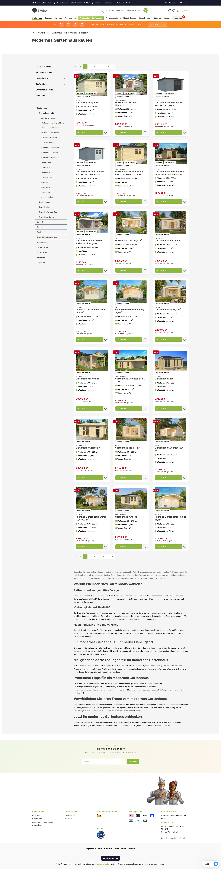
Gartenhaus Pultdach (49, 152)
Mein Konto (37, 815)
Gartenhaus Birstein (126, 102)
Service (182, 3)
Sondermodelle (47, 197)
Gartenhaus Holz (46, 113)
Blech (39, 232)
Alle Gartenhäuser (48, 118)
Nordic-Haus (46, 162)
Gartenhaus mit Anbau (50, 133)
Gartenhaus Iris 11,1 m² (127, 446)
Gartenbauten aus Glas (48, 212)
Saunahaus (45, 167)
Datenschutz (120, 848)
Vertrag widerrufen (110, 858)
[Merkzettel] (169, 10)
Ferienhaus (45, 172)
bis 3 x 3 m (45, 187)
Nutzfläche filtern (44, 72)
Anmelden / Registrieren (42, 822)
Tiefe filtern (41, 84)
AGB (100, 848)
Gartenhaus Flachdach (50, 157)
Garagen (40, 227)
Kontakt (131, 848)
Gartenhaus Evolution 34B (169, 171)
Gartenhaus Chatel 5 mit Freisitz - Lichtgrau (89, 241)
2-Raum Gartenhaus (49, 138)
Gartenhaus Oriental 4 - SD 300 (130, 379)
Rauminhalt (41, 95)
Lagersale (41, 262)
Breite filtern (42, 78)
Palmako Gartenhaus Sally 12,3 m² (90, 310)
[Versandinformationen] (99, 816)
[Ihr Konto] (174, 10)
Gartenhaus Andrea (126, 515)
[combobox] (124, 10)
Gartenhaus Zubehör (47, 217)
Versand (68, 819)
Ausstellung (170, 3)
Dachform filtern (43, 67)
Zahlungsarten (70, 815)
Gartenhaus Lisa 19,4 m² (128, 239)
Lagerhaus (45, 192)
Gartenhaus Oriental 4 (88, 446)
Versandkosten (103, 864)
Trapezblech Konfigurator (47, 237)
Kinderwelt (41, 257)
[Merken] (105, 132)
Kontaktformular (180, 838)
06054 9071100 (168, 822)
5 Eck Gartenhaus (48, 143)
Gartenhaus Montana (87, 377)
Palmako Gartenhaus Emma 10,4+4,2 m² (91, 517)
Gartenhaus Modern (50, 128)
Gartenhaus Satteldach (50, 148)
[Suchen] (145, 10)
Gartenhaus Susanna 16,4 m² (169, 448)
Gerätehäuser (44, 202)
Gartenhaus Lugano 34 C (89, 101)
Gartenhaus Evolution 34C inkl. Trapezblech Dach (169, 103)
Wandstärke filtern (44, 90)
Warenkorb (37, 819)
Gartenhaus (42, 108)
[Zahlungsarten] (131, 815)
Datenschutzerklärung (122, 769)
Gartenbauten (44, 207)
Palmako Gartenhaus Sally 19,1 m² (129, 310)
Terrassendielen (43, 242)
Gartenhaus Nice (164, 377)
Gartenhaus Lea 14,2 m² (168, 308)
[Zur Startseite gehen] (39, 10)
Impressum (91, 848)
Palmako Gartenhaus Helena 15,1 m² (170, 517)
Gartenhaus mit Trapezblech (52, 123)
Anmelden (133, 761)
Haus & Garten (42, 247)
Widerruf (108, 848)
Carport (40, 222)
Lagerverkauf (46, 177)
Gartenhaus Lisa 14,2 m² (168, 239)
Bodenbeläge (42, 252)
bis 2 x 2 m (45, 182)
